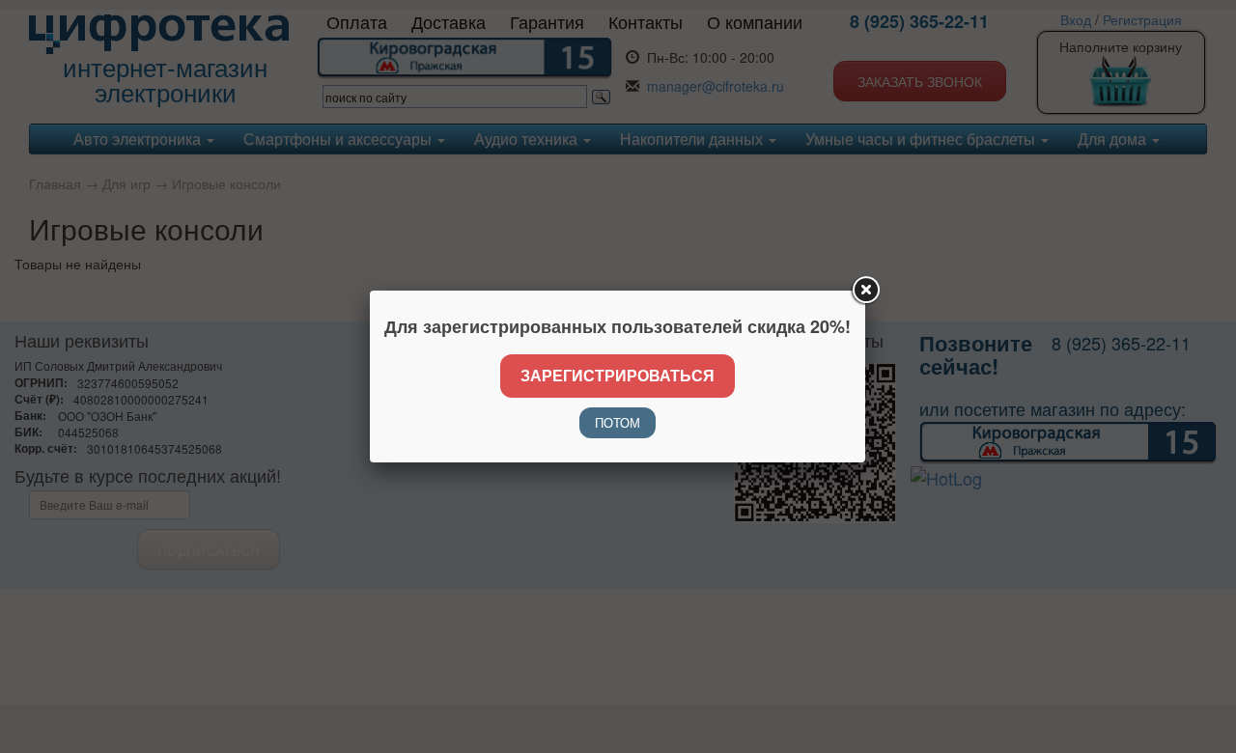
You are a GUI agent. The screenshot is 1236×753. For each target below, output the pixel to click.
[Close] (865, 290)
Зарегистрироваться (617, 375)
